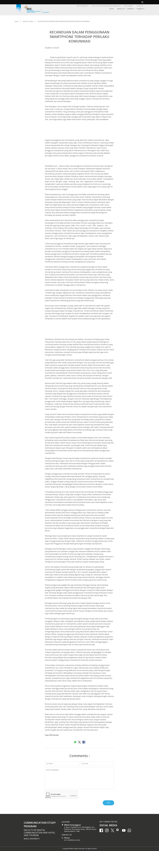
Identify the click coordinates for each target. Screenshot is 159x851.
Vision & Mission (128, 6)
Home (111, 9)
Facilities (130, 9)
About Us (120, 9)
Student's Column (52, 48)
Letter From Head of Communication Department (106, 6)
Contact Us (140, 6)
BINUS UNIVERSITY (82, 6)
